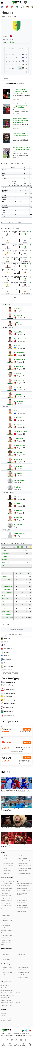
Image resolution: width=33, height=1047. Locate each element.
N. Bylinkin (5, 598)
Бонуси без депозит (6, 987)
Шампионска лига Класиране (24, 883)
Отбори (9, 16)
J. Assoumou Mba (7, 586)
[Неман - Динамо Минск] (16, 259)
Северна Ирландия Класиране (6, 943)
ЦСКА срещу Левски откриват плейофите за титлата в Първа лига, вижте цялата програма (15, 791)
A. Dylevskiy (5, 611)
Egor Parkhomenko (7, 617)
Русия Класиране (5, 903)
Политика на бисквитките (7, 1023)
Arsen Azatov (5, 583)
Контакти (3, 1013)
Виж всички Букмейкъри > (16, 768)
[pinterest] (25, 1040)
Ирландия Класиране (6, 920)
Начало (3, 16)
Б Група (5, 858)
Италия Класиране (5, 893)
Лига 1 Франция (23, 858)
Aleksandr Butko (6, 580)
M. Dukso (4, 608)
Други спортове (23, 870)
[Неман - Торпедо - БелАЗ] (16, 291)
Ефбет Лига (6, 856)
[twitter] (21, 1040)
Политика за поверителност (8, 1018)
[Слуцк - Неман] (16, 278)
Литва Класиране (5, 927)
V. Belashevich (6, 589)
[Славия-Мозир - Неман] (16, 266)
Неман (12, 42)
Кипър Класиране (5, 923)
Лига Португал (8, 666)
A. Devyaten (5, 605)
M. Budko (4, 595)
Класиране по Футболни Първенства (10, 1002)
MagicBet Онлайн (7, 972)
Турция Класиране (5, 908)
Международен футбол (25, 868)
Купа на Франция (9, 693)
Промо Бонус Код (5, 985)
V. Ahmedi (4, 576)
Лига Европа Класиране (23, 885)
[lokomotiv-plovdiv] (22, 6)
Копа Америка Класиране (23, 890)
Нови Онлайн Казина (6, 997)
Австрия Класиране (22, 900)
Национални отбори (8, 863)
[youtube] (12, 1040)
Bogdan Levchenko (7, 592)
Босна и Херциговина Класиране (22, 908)
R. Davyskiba (5, 602)
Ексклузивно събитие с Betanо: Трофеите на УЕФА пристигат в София (20, 91)
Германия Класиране (6, 888)
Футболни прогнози (6, 1000)
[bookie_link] (16, 731)
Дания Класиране (5, 915)
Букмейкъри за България (7, 990)
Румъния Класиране (6, 940)
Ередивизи (7, 659)
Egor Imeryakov (6, 614)
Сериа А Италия (7, 870)
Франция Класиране (6, 895)
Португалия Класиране (7, 905)
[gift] (25, 2)
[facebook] (7, 1040)
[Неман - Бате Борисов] (16, 253)
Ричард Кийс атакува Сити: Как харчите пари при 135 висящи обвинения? (20, 106)
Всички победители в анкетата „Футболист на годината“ (15, 846)
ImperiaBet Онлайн (24, 972)
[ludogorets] (17, 6)
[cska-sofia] (7, 6)
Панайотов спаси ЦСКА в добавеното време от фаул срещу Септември (20, 120)
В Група (5, 860)
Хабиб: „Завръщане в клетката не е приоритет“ (16, 828)
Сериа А (6, 652)
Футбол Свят (22, 856)
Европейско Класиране (23, 888)
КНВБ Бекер (8, 696)
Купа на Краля (8, 707)
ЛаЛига (6, 656)
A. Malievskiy (5, 553)
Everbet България (23, 967)
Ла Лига (5, 868)
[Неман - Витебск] (16, 240)
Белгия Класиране (21, 902)
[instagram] (16, 1040)
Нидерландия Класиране (7, 898)
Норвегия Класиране (6, 935)
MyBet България (23, 977)
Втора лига (7, 641)
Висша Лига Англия (8, 865)
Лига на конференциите (25, 865)
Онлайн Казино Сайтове (7, 995)
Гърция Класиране (21, 911)
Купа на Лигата (8, 711)
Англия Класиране (5, 885)
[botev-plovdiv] (27, 6)
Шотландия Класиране (6, 900)
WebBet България (23, 975)
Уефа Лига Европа (24, 863)
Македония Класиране (6, 930)
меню (2, 3)
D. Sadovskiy (5, 562)
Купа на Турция (9, 716)
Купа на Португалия (10, 685)
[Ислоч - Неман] (16, 234)
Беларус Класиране (22, 905)
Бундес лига (8, 648)
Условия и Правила (6, 1020)
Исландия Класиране (6, 918)
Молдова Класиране (6, 932)
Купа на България (9, 682)
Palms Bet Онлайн (7, 957)
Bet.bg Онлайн (23, 957)
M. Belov (4, 550)
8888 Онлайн (22, 954)
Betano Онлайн (6, 952)
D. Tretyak (5, 566)
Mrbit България (7, 970)
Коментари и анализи (24, 873)
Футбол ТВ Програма (6, 1005)
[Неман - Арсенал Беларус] (16, 285)
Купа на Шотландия (10, 700)
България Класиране (6, 883)
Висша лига (7, 645)
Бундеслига (6, 873)
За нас (3, 1015)
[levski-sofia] (2, 6)
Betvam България (7, 967)
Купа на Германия (9, 703)
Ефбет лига (7, 638)
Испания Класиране (6, 890)
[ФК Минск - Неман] (16, 246)
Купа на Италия (9, 689)
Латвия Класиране (5, 925)
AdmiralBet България (24, 970)
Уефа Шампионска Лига (25, 860)
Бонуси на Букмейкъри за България (10, 992)
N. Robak (4, 559)
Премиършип (8, 670)
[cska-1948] (12, 6)
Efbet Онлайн (6, 954)
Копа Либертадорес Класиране (22, 893)
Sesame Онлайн (23, 952)
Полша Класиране (5, 937)
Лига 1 (6, 663)
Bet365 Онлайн (6, 959)
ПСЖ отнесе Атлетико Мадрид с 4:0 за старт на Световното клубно (21, 149)
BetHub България (7, 975)
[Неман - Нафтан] (16, 272)
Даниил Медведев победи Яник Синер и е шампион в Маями (14, 810)
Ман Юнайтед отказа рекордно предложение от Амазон (20, 135)
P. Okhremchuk (6, 556)
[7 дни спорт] (16, 2)
